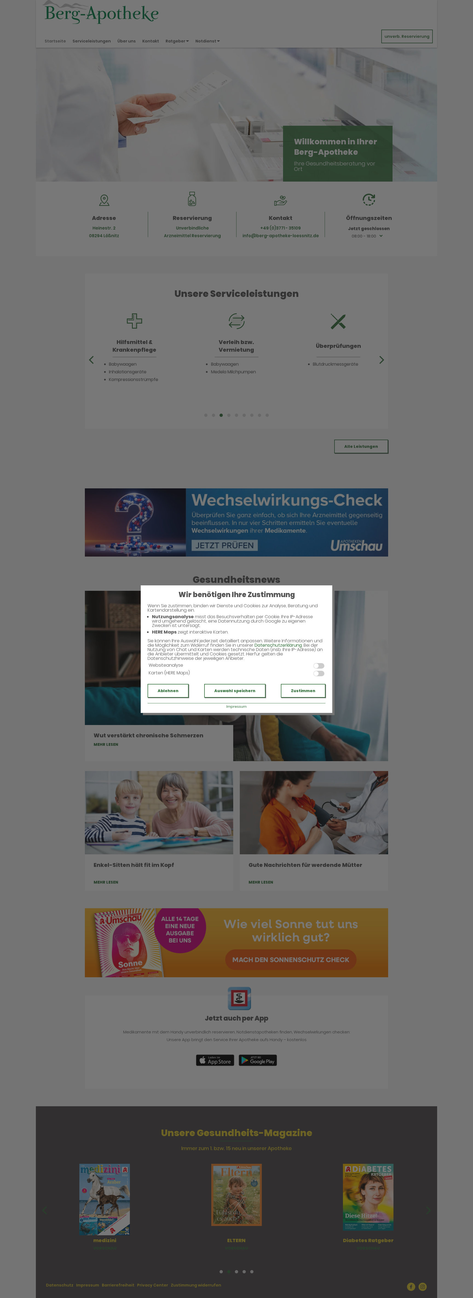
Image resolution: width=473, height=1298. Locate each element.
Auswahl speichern (234, 691)
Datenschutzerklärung (278, 645)
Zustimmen (303, 691)
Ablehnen (168, 691)
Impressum (236, 706)
